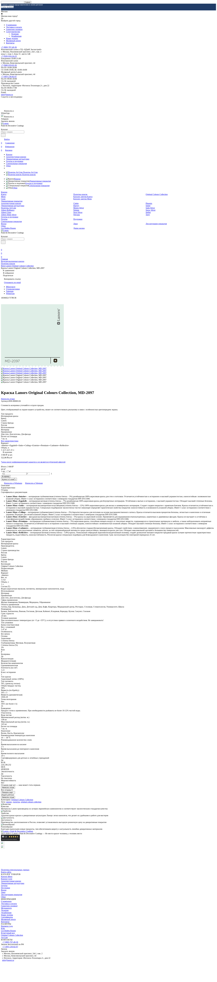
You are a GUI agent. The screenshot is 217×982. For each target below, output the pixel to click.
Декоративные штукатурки (17, 159)
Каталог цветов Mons (82, 199)
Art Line (4, 937)
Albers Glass (6, 212)
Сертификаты (7, 917)
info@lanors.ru (7, 95)
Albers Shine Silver (8, 215)
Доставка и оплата (14, 27)
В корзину (6, 476)
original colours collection (31, 802)
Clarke (76, 203)
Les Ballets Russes (8, 228)
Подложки (77, 219)
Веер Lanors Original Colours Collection (17, 266)
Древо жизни (79, 228)
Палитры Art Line (8, 208)
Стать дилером (7, 7)
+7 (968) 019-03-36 (9, 65)
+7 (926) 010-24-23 (9, 56)
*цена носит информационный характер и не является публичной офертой (33, 462)
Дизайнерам (16, 36)
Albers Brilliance (7, 210)
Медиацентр (6, 908)
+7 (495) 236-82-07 (9, 76)
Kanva (3, 194)
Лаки (75, 224)
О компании (11, 25)
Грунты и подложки (14, 161)
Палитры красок (80, 194)
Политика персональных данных (15, 870)
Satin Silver (150, 208)
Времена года (7, 926)
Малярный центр (13, 41)
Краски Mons (6, 876)
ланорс (9, 802)
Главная (4, 259)
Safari (148, 206)
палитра (16, 802)
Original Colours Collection (157, 194)
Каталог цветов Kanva (82, 197)
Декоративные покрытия (40, 181)
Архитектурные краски (16, 157)
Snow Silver (150, 210)
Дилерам (15, 34)
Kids (3, 928)
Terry (148, 215)
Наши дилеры (12, 38)
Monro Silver (78, 208)
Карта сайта (6, 872)
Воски (3, 224)
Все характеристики (9, 441)
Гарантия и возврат (14, 29)
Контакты (10, 43)
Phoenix (149, 203)
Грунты (4, 219)
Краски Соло (6, 879)
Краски (9, 154)
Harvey (76, 206)
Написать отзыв (8, 787)
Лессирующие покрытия (156, 224)
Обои (8, 166)
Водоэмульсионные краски (12, 261)
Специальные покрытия (16, 163)
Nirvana (76, 215)
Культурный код (8, 933)
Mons (3, 197)
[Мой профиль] (2, 246)
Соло (3, 199)
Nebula (76, 210)
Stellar (148, 212)
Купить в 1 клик (8, 479)
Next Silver (77, 212)
